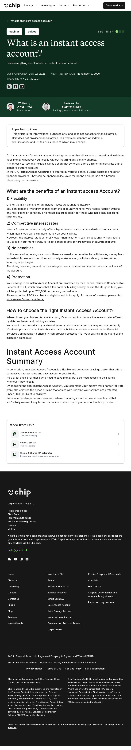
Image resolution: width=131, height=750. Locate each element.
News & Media (15, 623)
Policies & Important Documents (104, 574)
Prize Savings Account (60, 611)
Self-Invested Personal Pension (64, 623)
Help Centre (94, 586)
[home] (12, 5)
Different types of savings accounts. (94, 241)
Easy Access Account (59, 605)
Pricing (11, 605)
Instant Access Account (44, 283)
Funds (51, 580)
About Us (12, 580)
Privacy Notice (34, 668)
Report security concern (101, 602)
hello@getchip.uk (17, 550)
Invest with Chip (56, 574)
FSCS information (95, 668)
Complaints (94, 580)
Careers (12, 592)
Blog (10, 611)
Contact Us (13, 598)
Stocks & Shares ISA (58, 586)
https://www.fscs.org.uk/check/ (25, 299)
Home (11, 574)
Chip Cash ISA (55, 629)
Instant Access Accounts (34, 171)
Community (13, 586)
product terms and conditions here (35, 724)
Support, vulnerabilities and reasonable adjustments (102, 594)
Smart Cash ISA (56, 598)
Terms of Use (53, 668)
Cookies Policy (73, 668)
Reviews (12, 617)
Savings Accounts (57, 592)
